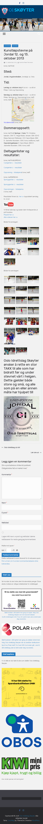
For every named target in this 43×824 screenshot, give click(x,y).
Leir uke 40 (35, 452)
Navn (4, 503)
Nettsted (5, 523)
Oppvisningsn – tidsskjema (13, 189)
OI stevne (7, 45)
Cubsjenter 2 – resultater (13, 168)
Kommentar (7, 475)
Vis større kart (9, 122)
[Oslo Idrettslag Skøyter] (21, 19)
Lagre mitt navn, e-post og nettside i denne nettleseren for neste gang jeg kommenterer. (19, 537)
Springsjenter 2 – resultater (13, 184)
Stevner (15, 45)
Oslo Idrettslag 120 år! (12, 447)
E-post (5, 513)
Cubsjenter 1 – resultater (13, 163)
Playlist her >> (9, 215)
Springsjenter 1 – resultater (13, 180)
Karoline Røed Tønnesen (26, 62)
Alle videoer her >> (11, 217)
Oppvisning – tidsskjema (13, 172)
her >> (21, 196)
